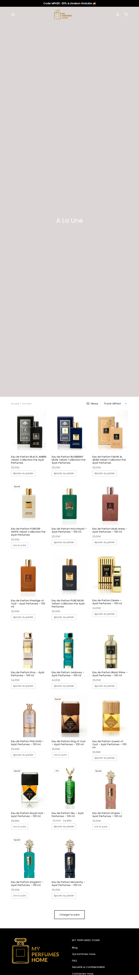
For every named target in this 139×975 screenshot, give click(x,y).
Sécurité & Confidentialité (88, 967)
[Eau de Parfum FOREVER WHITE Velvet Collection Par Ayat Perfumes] (29, 503)
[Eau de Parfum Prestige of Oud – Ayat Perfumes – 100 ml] (29, 575)
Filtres (94, 403)
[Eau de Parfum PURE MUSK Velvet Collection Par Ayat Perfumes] (69, 575)
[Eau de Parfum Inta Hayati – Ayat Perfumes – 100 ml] (69, 503)
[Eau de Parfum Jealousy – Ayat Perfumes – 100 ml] (69, 647)
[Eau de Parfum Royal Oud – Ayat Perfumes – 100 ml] (29, 788)
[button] (23, 473)
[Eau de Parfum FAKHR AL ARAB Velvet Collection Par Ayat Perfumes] (110, 431)
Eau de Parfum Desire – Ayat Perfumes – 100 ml (107, 602)
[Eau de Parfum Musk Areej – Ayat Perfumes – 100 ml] (110, 503)
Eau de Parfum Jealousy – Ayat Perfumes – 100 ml (68, 674)
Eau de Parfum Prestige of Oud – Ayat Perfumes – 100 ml (28, 603)
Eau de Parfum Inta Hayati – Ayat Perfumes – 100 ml (69, 530)
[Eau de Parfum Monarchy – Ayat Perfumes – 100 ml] (69, 857)
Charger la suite (69, 914)
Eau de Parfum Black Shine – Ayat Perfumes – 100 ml (110, 674)
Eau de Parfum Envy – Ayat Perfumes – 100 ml (27, 674)
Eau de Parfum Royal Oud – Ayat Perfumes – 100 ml (28, 814)
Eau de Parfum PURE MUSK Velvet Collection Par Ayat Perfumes (68, 603)
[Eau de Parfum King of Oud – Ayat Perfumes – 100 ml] (69, 716)
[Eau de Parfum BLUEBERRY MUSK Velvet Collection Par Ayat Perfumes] (69, 431)
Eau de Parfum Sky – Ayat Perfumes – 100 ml (68, 814)
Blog (74, 947)
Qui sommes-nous (83, 954)
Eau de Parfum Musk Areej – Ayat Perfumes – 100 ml (109, 530)
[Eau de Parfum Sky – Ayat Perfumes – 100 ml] (69, 788)
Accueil (15, 403)
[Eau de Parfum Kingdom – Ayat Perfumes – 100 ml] (29, 857)
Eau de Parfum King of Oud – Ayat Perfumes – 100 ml (68, 742)
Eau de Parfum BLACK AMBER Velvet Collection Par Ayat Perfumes (28, 460)
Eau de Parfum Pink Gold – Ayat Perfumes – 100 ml (27, 742)
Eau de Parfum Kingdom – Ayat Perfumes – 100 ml (27, 883)
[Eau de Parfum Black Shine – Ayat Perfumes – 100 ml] (110, 647)
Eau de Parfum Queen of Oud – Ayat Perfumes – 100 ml (109, 744)
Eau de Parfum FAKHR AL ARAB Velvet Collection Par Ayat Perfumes (109, 460)
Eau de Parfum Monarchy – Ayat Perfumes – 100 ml (68, 883)
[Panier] (126, 14)
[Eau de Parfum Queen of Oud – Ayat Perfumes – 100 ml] (110, 716)
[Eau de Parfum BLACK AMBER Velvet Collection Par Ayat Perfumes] (29, 431)
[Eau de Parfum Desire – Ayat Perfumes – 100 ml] (110, 575)
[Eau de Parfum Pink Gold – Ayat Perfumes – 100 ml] (29, 716)
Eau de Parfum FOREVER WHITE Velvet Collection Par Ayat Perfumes (28, 531)
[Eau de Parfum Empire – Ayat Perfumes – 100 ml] (110, 788)
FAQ (74, 960)
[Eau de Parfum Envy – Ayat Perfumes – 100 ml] (29, 647)
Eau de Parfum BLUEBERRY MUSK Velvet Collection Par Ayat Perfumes (69, 460)
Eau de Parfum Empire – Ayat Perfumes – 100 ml (107, 814)
